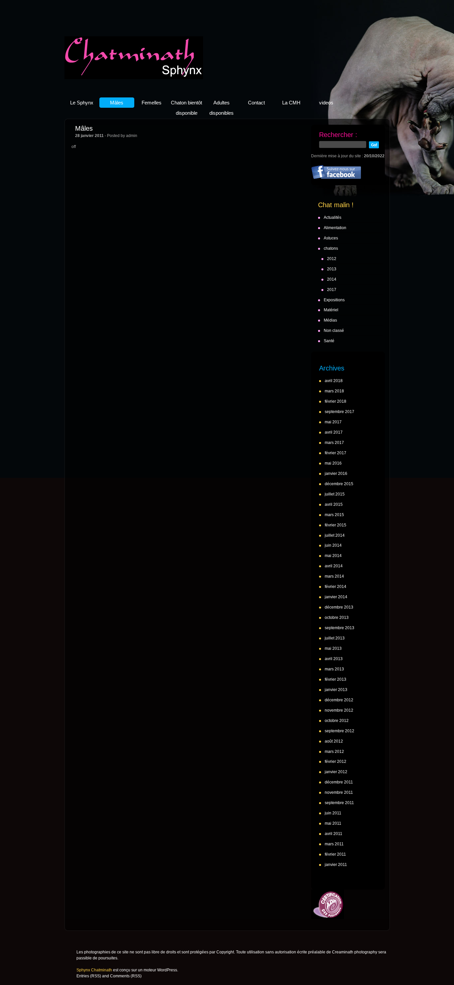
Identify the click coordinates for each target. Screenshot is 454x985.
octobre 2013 (337, 617)
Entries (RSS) (88, 976)
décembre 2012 (339, 700)
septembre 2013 (339, 628)
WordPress (167, 970)
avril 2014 (334, 566)
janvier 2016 (336, 473)
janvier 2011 (336, 864)
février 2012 (335, 761)
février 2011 (335, 854)
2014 (331, 279)
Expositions (334, 300)
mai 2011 (333, 823)
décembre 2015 (339, 484)
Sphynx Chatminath (133, 57)
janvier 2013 (336, 689)
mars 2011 (334, 844)
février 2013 (335, 679)
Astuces (331, 238)
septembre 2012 (339, 731)
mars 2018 (334, 391)
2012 (331, 258)
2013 (331, 269)
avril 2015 (334, 504)
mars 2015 (334, 514)
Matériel (331, 310)
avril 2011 (333, 833)
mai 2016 (333, 463)
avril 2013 (334, 658)
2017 (331, 289)
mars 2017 (334, 442)
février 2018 (335, 401)
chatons (331, 248)
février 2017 (335, 453)
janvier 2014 (336, 597)
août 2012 (334, 741)
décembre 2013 (339, 607)
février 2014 (335, 586)
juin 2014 (333, 545)
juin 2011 (333, 813)
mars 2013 (334, 669)
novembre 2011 (339, 792)
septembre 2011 (339, 802)
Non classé (334, 330)
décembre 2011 (339, 782)
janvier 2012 (336, 772)
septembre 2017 (339, 411)
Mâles (84, 128)
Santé (329, 341)
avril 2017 (334, 432)
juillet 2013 (335, 638)
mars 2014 (334, 576)
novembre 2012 (339, 710)
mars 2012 (334, 751)
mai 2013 (333, 648)
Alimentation (335, 227)
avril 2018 (334, 380)
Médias (330, 320)
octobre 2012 (337, 720)
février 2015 (335, 525)
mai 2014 (333, 555)
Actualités (332, 217)
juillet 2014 (335, 535)
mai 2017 (333, 422)
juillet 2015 (335, 494)
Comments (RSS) (126, 976)
